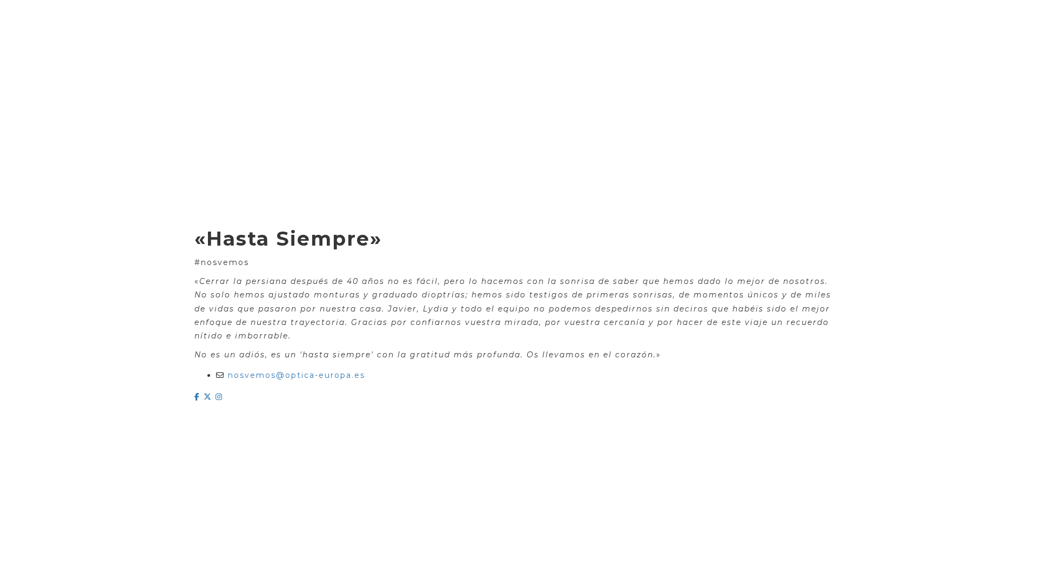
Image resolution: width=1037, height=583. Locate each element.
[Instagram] (219, 397)
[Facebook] (199, 397)
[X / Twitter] (210, 397)
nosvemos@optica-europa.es (296, 375)
